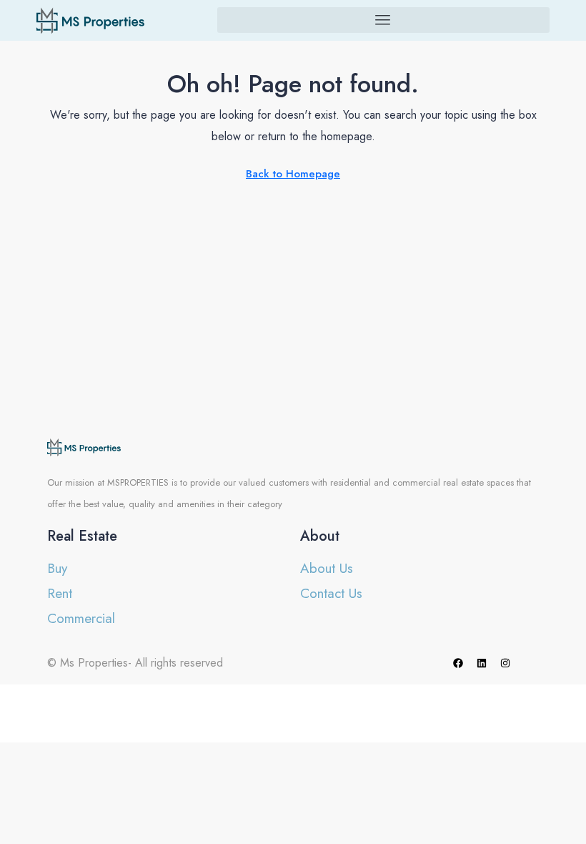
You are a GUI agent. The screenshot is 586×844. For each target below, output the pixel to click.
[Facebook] (458, 663)
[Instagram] (505, 663)
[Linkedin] (482, 663)
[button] (383, 20)
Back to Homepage (293, 174)
